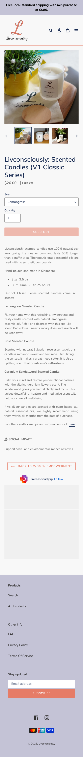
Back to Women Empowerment (44, 466)
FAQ (11, 634)
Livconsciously (46, 744)
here (72, 424)
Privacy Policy (18, 645)
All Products (17, 606)
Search (13, 595)
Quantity (9, 210)
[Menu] (76, 30)
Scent (7, 194)
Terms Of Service (20, 656)
